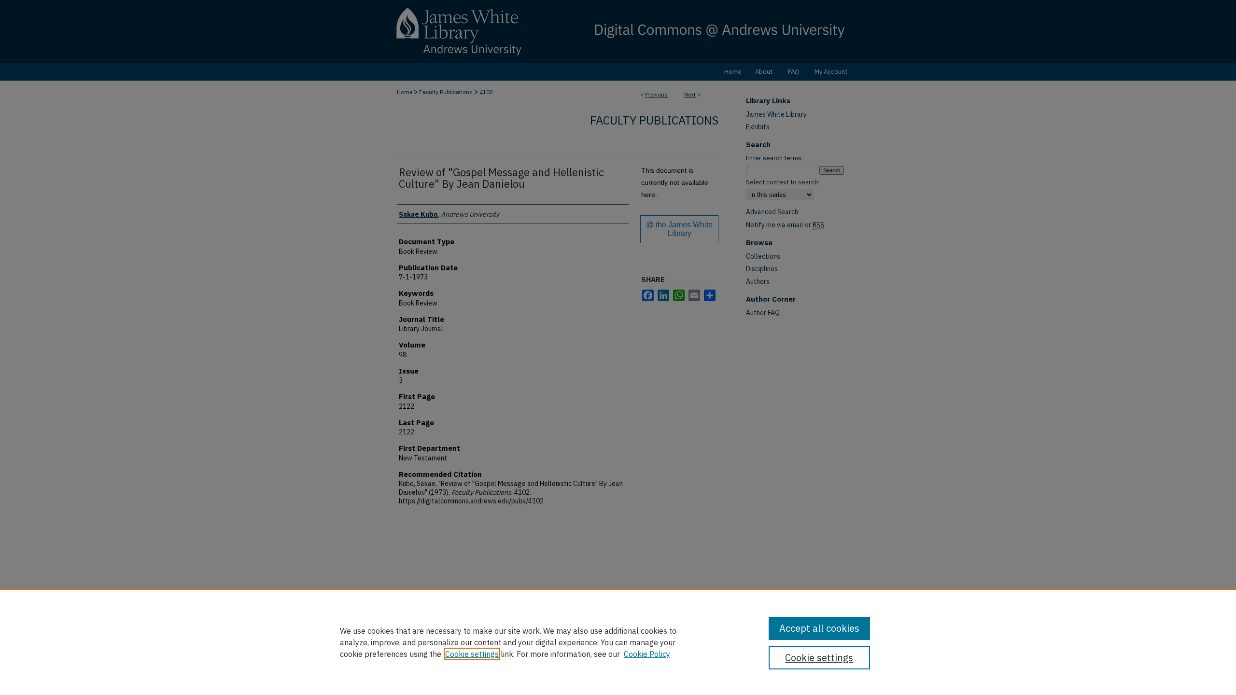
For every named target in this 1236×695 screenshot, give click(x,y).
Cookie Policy (647, 654)
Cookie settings (472, 654)
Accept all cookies (819, 628)
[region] (618, 642)
